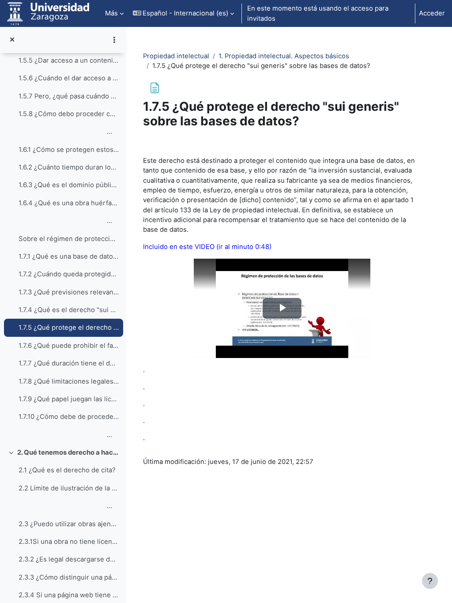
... (65, 132)
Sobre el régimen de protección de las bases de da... (69, 239)
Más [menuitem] (111, 13)
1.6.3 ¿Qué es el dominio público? (69, 185)
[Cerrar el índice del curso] (12, 40)
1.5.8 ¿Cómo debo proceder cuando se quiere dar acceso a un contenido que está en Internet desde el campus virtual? (69, 114)
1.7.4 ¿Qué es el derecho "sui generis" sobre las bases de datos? (69, 310)
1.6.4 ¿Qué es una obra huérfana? (69, 203)
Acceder (432, 13)
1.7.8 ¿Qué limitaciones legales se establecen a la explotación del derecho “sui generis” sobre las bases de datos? (69, 381)
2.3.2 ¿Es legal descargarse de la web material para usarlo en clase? (69, 559)
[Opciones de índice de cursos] (114, 40)
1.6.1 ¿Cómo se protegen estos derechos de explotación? (69, 150)
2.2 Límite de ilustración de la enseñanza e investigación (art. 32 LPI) (69, 488)
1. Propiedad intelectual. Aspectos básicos (283, 56)
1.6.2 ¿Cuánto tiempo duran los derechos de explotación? (69, 167)
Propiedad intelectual (176, 56)
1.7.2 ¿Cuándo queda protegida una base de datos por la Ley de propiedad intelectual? (69, 274)
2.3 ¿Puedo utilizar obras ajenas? (69, 524)
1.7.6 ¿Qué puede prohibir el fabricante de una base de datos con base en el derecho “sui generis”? (69, 346)
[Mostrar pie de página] (430, 581)
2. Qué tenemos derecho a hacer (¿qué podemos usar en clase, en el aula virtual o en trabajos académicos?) (68, 452)
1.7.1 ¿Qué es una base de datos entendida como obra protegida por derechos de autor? (69, 256)
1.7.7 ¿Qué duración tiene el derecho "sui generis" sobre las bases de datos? (69, 363)
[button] (183, 13)
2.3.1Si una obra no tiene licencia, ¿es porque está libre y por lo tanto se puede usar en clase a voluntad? (69, 542)
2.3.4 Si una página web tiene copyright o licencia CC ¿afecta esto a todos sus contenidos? (69, 595)
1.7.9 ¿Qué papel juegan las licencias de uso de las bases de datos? (69, 399)
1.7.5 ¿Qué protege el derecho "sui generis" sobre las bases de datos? (69, 328)
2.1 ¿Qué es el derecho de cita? (67, 470)
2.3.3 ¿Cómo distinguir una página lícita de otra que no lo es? (69, 577)
